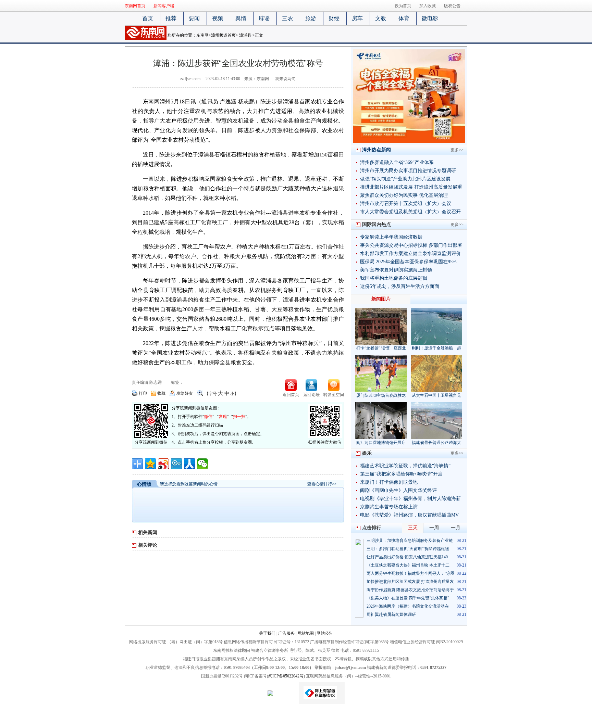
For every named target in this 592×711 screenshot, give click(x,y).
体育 (403, 18)
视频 (217, 18)
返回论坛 (311, 394)
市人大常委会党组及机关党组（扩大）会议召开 (410, 211)
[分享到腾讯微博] (176, 463)
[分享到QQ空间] (150, 463)
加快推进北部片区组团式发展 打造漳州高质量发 (410, 581)
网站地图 (305, 633)
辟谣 (264, 18)
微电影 (430, 18)
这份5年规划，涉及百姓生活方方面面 (399, 286)
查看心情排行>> (322, 484)
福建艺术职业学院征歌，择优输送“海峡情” (405, 465)
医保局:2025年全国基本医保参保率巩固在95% (408, 261)
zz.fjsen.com (190, 78)
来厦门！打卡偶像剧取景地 (389, 482)
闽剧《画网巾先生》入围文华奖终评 (398, 490)
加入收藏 (427, 5)
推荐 (170, 18)
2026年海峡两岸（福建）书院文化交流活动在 (408, 606)
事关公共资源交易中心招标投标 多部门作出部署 (411, 245)
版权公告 (452, 5)
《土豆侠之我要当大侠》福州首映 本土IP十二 (408, 565)
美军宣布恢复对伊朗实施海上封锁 (396, 269)
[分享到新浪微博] (163, 463)
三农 (287, 18)
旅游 (310, 18)
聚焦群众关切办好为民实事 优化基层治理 (404, 195)
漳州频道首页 (223, 35)
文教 (380, 18)
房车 (357, 18)
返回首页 (291, 394)
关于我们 (267, 633)
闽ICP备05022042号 (286, 676)
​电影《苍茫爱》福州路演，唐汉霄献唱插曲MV (409, 515)
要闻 (194, 18)
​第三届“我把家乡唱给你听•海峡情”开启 (401, 474)
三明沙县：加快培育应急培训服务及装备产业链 (410, 540)
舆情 (240, 18)
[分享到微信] (202, 463)
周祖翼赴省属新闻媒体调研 (391, 614)
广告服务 (286, 633)
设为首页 (403, 5)
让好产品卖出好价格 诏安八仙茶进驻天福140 (407, 557)
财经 (334, 18)
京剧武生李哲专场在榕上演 (389, 506)
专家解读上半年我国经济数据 (391, 237)
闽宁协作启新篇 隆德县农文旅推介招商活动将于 (410, 589)
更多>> (457, 150)
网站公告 (325, 633)
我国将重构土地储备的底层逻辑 (393, 278)
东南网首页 (135, 5)
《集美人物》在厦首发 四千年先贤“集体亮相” (408, 598)
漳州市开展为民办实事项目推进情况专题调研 (408, 170)
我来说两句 (285, 78)
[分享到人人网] (189, 463)
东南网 (202, 35)
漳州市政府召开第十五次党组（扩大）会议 (405, 203)
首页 (147, 18)
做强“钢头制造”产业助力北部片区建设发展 (405, 178)
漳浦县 (245, 35)
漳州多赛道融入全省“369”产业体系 (397, 162)
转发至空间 (333, 394)
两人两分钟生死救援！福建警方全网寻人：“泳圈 (411, 573)
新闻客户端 (163, 5)
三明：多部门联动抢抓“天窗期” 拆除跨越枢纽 (408, 548)
